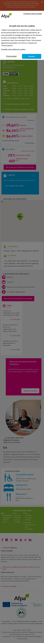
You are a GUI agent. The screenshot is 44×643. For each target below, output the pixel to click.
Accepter (31, 56)
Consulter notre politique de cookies (13, 49)
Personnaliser (11, 56)
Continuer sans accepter (32, 14)
